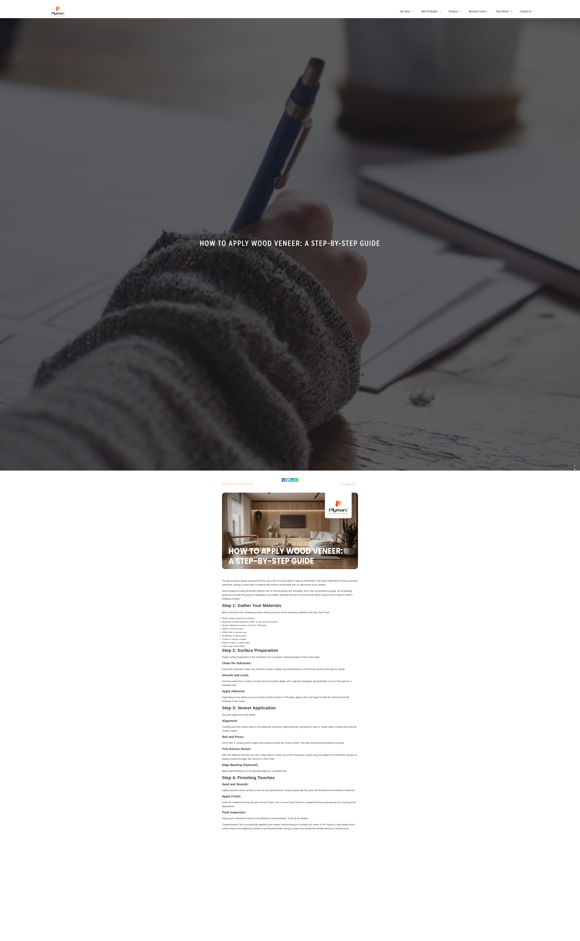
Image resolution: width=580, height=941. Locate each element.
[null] (574, 467)
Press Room (502, 11)
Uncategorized (348, 484)
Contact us (525, 11)
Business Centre (477, 11)
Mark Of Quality (429, 11)
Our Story (405, 11)
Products (453, 11)
